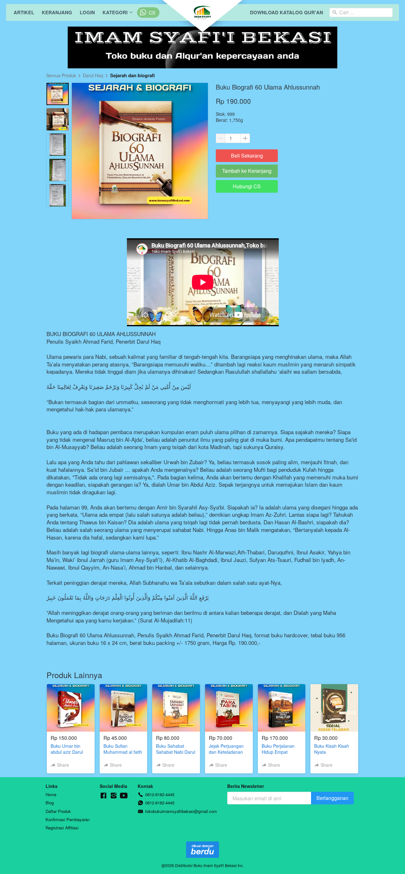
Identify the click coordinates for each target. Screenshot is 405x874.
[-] (103, 796)
